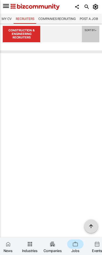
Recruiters (25, 19)
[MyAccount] (96, 7)
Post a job (89, 19)
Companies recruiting (56, 19)
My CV (7, 19)
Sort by (91, 30)
